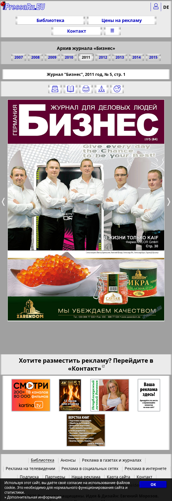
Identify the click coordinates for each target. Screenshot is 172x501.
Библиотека (50, 20)
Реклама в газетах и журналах (111, 460)
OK (153, 484)
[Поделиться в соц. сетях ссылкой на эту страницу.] (101, 88)
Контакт (76, 31)
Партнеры (55, 477)
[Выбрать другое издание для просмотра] (55, 88)
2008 (35, 57)
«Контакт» (84, 368)
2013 (120, 57)
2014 (136, 57)
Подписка (29, 477)
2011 (86, 57)
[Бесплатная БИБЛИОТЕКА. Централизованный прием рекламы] (24, 8)
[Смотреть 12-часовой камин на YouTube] (70, 395)
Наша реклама (86, 477)
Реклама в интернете (146, 468)
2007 (18, 57)
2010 (69, 57)
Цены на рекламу (122, 20)
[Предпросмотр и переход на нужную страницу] (70, 88)
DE (166, 7)
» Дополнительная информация (32, 497)
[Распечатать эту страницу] (86, 88)
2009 (52, 57)
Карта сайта (118, 477)
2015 (153, 57)
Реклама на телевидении (30, 468)
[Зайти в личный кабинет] (156, 7)
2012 (103, 57)
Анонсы (68, 460)
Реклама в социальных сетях (89, 468)
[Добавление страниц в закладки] (117, 88)
